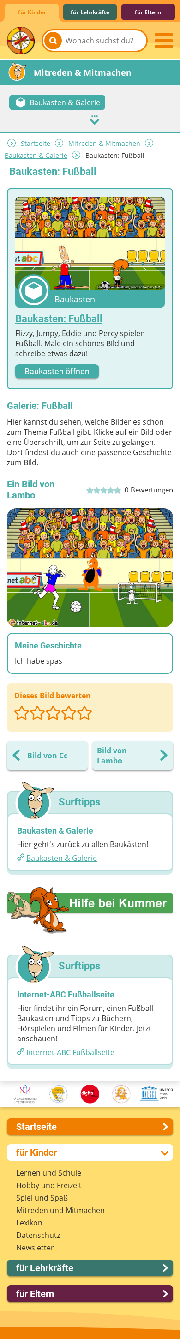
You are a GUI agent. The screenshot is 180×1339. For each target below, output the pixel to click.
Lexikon (29, 1223)
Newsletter (35, 1248)
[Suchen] (53, 40)
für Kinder (32, 12)
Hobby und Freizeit (49, 1185)
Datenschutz (38, 1235)
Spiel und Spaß (42, 1198)
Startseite (35, 143)
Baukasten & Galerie (36, 155)
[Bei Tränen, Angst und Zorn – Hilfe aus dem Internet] (90, 910)
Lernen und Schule (48, 1173)
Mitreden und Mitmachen (60, 1210)
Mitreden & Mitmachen (104, 143)
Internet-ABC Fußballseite (70, 1052)
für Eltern (148, 12)
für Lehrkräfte (90, 12)
